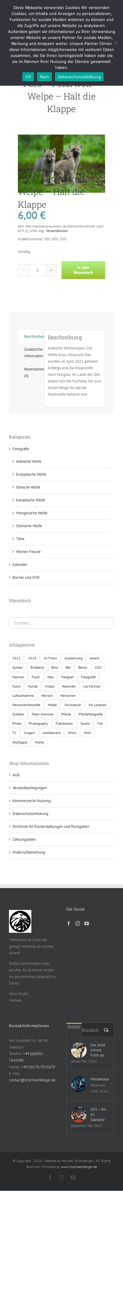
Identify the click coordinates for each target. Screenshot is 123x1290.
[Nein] (116, 43)
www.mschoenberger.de (79, 1166)
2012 (16, 658)
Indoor (50, 686)
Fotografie (21, 448)
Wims (72, 732)
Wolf (87, 732)
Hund (16, 686)
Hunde (33, 686)
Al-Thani (50, 658)
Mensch (47, 695)
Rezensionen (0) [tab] (32, 372)
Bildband (37, 667)
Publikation (64, 723)
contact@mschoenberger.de (32, 1080)
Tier (100, 723)
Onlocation (72, 705)
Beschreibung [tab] (32, 336)
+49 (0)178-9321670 (38, 1066)
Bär (68, 667)
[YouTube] (86, 923)
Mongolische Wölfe (31, 513)
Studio (85, 723)
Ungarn (29, 732)
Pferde (66, 714)
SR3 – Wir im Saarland (98, 1114)
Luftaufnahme (23, 695)
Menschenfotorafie (26, 705)
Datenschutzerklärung (30, 813)
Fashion (18, 677)
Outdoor (18, 714)
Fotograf (67, 677)
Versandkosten (57, 230)
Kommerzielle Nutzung (32, 800)
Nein (44, 76)
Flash (36, 677)
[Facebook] (68, 923)
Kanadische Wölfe (30, 500)
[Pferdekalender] (79, 1084)
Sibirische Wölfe (29, 525)
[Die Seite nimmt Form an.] (79, 1050)
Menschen (68, 695)
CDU (98, 667)
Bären (82, 667)
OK (28, 76)
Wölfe (39, 742)
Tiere (20, 538)
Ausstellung (73, 658)
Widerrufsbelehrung (29, 852)
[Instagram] (77, 923)
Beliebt (74, 1027)
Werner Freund (28, 551)
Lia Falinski (92, 686)
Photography (38, 723)
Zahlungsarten (24, 839)
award (94, 658)
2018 (32, 658)
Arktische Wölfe (28, 461)
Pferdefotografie (91, 714)
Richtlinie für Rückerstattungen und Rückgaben (51, 826)
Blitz (54, 667)
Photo (16, 723)
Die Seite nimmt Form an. (97, 1050)
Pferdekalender (99, 1079)
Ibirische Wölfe (28, 487)
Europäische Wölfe (31, 474)
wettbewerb (52, 732)
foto (50, 677)
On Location (98, 705)
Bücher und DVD (26, 577)
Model (52, 705)
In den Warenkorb (83, 270)
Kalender (20, 564)
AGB (16, 774)
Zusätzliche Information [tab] (32, 352)
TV (14, 732)
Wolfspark (19, 742)
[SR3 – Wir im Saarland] (79, 1114)
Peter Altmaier (43, 714)
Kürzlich (90, 1030)
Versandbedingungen (30, 787)
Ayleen (17, 667)
